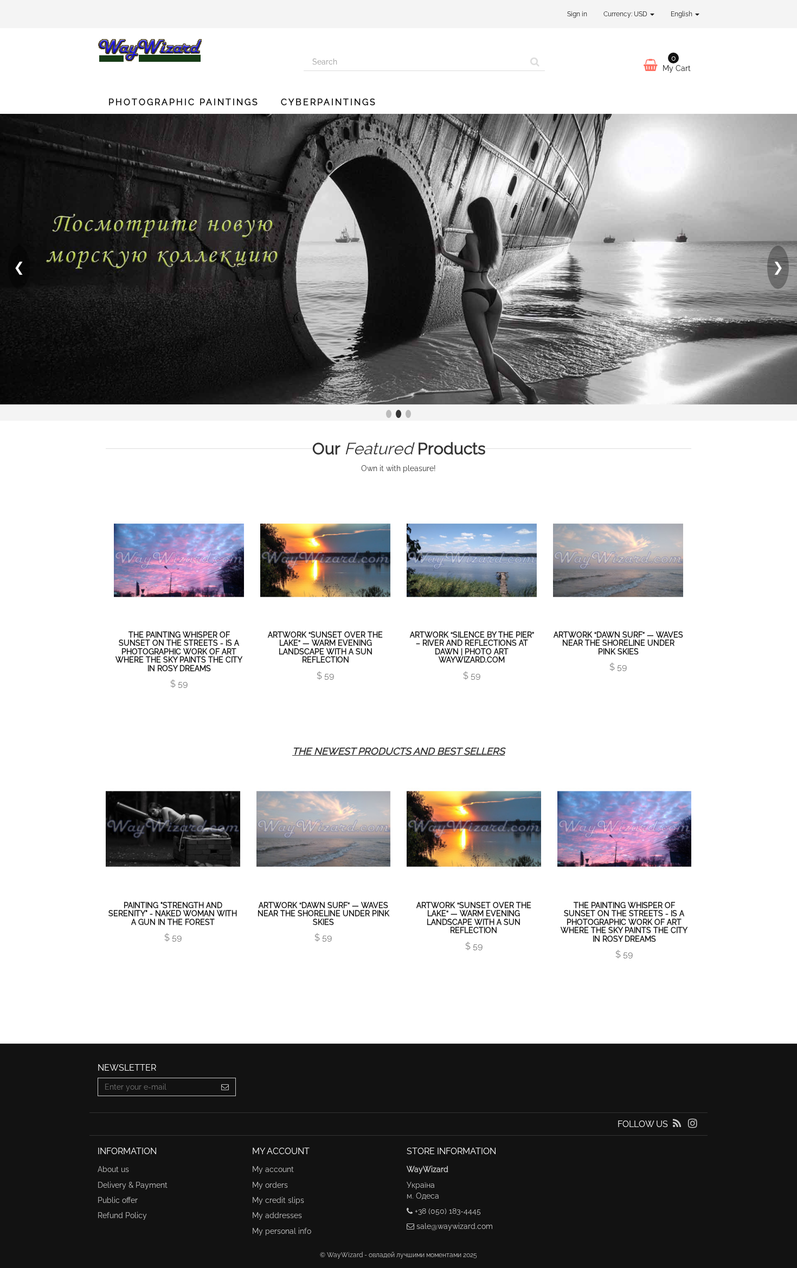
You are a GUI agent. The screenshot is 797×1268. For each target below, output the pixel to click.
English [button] (682, 14)
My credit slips (278, 1200)
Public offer (118, 1200)
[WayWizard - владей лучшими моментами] (192, 49)
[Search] (535, 62)
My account (273, 1169)
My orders (270, 1185)
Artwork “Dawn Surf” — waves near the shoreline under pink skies (618, 643)
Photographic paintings (183, 102)
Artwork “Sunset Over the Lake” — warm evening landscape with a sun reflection (325, 647)
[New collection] (398, 259)
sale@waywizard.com (454, 1226)
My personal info (281, 1231)
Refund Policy (122, 1215)
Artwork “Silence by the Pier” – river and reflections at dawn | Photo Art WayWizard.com (472, 647)
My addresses (277, 1215)
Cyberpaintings (329, 102)
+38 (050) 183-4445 (448, 1211)
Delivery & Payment (133, 1185)
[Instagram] (692, 1124)
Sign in (577, 14)
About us (113, 1169)
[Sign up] (225, 1087)
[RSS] (678, 1124)
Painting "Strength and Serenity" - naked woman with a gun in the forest (172, 913)
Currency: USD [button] (626, 14)
